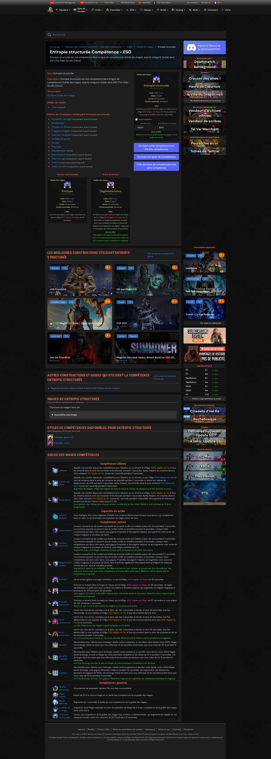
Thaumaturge (59, 158)
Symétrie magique (63, 657)
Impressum (150, 729)
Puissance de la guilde (64, 716)
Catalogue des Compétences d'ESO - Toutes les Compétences (93, 47)
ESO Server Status (128, 3)
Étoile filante (64, 500)
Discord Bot (109, 3)
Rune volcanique (64, 633)
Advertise (176, 729)
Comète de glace (64, 483)
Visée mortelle (59, 166)
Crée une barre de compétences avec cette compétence (156, 166)
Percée (55, 142)
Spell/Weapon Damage (167, 123)
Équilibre (63, 673)
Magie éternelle (63, 702)
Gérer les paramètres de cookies (128, 729)
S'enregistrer (206, 3)
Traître (55, 162)
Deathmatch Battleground (62, 3)
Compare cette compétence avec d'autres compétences (156, 147)
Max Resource (145, 123)
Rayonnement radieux (65, 564)
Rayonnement (65, 530)
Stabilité (63, 645)
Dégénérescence (110, 191)
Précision (56, 146)
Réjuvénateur (59, 154)
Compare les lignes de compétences (156, 156)
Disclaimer (188, 729)
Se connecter (192, 3)
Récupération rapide (62, 150)
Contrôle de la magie (64, 709)
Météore (63, 470)
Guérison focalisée (61, 134)
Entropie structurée (156, 85)
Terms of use (164, 729)
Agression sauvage (62, 119)
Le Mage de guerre (61, 138)
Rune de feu (64, 611)
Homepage (55, 47)
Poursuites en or (88, 3)
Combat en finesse (62, 127)
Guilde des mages (145, 47)
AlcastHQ (146, 3)
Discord (81, 729)
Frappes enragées (61, 130)
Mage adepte (62, 695)
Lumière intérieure (63, 544)
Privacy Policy (103, 729)
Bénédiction (58, 123)
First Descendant (164, 3)
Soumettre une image (65, 414)
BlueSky (91, 729)
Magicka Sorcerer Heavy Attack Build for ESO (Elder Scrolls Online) (85, 388)
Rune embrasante (64, 621)
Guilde (129, 47)
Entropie (67, 191)
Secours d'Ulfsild (63, 516)
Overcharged (58, 107)
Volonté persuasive (64, 688)
